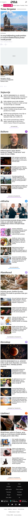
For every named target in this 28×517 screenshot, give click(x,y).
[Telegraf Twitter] (12, 504)
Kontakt (18, 511)
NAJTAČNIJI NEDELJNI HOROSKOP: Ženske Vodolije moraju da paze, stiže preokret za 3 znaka (13, 109)
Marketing (10, 509)
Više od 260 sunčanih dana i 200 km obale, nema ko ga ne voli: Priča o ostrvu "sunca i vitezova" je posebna (13, 121)
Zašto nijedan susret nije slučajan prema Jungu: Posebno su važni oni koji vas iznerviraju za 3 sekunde (14, 103)
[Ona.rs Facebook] (8, 504)
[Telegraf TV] (19, 504)
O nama (5, 509)
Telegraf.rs (4, 2)
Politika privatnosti (12, 511)
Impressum (15, 509)
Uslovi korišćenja (21, 509)
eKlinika (5, 201)
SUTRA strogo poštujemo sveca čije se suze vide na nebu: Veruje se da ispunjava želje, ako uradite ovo (13, 115)
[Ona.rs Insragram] (15, 504)
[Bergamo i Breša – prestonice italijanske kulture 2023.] (7, 70)
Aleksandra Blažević (7, 41)
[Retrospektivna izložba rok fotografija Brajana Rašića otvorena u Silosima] (6, 189)
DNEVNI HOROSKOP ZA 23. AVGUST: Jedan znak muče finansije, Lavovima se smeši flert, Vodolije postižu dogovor (14, 96)
